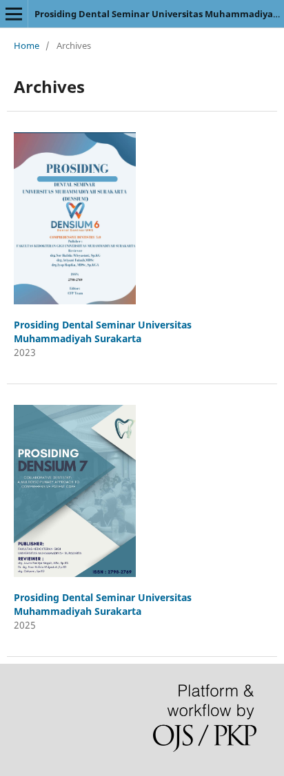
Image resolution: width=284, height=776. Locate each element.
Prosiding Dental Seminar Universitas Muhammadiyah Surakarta (103, 331)
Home (26, 45)
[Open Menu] (14, 14)
